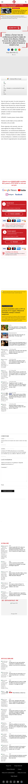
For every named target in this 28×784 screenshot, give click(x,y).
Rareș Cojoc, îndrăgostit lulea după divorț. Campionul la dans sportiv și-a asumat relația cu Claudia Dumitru (17, 702)
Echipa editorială (18, 765)
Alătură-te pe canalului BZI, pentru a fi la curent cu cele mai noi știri (14, 183)
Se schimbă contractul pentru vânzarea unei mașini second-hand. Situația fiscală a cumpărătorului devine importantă (18, 736)
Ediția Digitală (14, 776)
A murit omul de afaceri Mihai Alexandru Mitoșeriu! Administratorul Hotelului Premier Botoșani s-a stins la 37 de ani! (17, 396)
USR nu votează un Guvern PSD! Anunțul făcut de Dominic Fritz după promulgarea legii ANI (17, 564)
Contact (19, 769)
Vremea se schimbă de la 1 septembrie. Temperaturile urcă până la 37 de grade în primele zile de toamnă (17, 594)
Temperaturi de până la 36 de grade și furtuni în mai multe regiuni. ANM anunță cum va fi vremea (17, 748)
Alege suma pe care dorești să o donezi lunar (11, 208)
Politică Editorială (11, 769)
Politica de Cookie (22, 772)
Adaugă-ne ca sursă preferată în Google (15, 88)
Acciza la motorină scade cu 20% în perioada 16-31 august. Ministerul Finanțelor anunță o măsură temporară (13, 311)
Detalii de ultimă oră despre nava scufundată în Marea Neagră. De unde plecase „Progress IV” (17, 407)
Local (14, 54)
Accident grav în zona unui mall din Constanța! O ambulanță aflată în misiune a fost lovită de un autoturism (17, 664)
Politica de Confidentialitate (8, 772)
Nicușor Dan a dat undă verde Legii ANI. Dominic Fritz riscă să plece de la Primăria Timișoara (18, 352)
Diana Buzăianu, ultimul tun (17, 692)
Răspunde (3, 444)
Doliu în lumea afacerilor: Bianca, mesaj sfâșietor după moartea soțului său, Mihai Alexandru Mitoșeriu (18, 574)
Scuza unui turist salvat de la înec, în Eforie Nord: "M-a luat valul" (17, 335)
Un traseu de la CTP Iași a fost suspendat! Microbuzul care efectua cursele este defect (19, 12)
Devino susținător (15, 213)
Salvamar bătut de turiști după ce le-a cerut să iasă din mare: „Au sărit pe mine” (17, 675)
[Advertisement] (14, 273)
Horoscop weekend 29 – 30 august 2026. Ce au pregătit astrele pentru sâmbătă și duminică (17, 328)
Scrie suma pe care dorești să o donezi (10, 236)
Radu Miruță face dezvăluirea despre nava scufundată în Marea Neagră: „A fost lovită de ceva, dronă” (17, 362)
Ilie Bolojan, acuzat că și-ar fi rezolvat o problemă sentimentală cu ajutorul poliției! (12, 5)
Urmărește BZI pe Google (15, 78)
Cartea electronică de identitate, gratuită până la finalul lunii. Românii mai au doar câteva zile (18, 757)
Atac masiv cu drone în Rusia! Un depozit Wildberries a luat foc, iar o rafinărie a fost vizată (16, 585)
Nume (2, 484)
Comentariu (4, 467)
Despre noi (8, 765)
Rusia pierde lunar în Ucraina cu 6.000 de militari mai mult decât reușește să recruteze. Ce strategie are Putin (17, 683)
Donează (15, 241)
